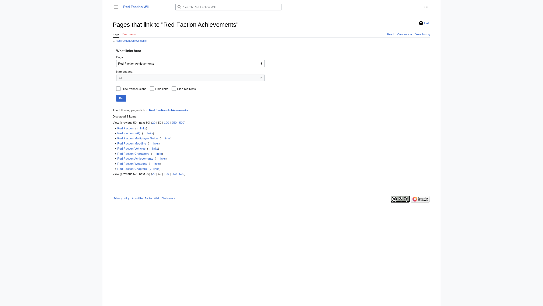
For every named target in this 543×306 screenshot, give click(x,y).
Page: (120, 57)
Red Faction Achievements (131, 40)
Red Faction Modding (131, 143)
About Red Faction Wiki (145, 198)
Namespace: (124, 71)
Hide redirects (186, 89)
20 (153, 122)
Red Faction (125, 128)
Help (427, 23)
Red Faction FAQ (128, 133)
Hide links (161, 89)
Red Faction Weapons (132, 163)
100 (166, 122)
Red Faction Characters (133, 153)
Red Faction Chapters (132, 168)
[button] (116, 7)
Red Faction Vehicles (131, 148)
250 (174, 122)
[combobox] (190, 63)
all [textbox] (120, 78)
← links (141, 128)
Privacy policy (121, 198)
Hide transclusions (134, 89)
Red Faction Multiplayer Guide (137, 138)
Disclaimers (168, 198)
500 (181, 122)
